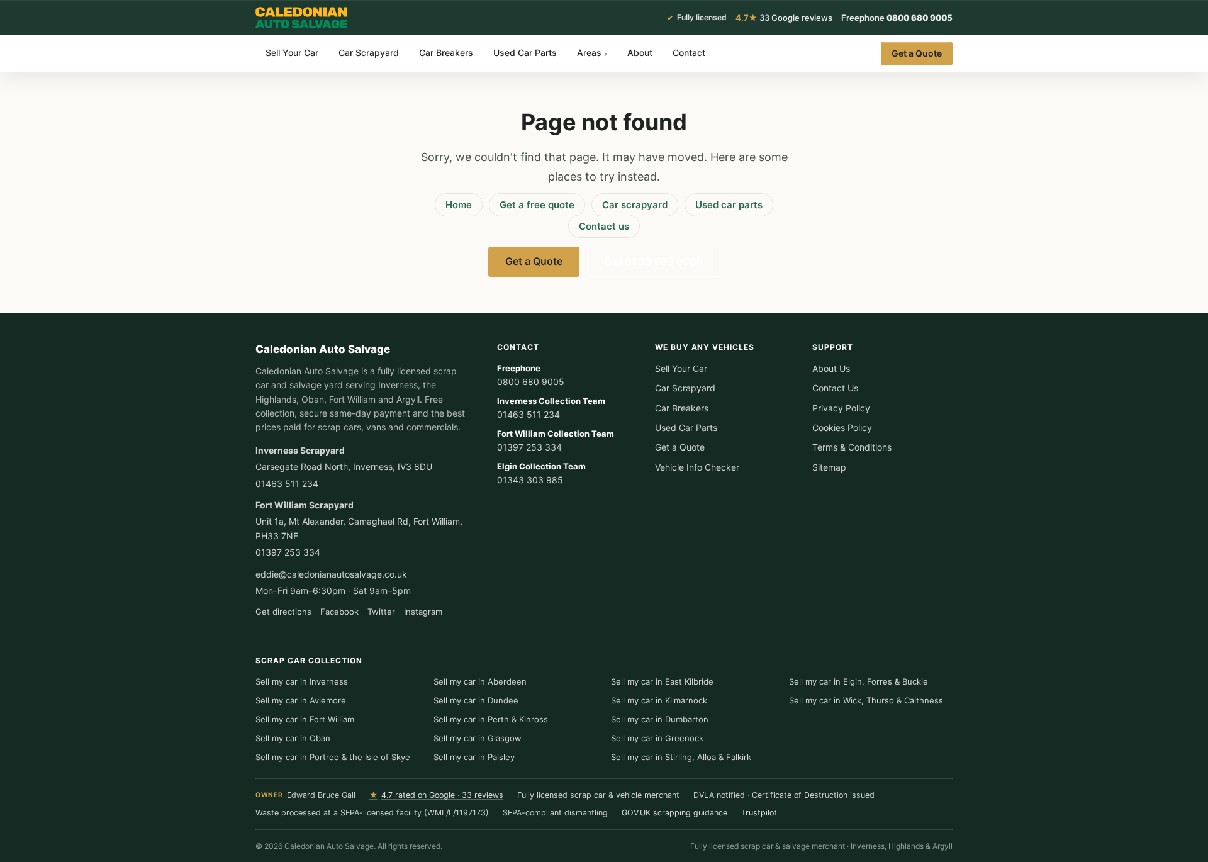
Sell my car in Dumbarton (659, 719)
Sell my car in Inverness (301, 681)
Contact (689, 52)
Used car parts (729, 205)
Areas (592, 52)
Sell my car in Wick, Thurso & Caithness (866, 700)
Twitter (381, 612)
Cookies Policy (842, 427)
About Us (831, 368)
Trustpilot (759, 812)
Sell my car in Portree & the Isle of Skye (332, 757)
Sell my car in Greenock (657, 738)
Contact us (604, 226)
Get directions (283, 612)
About (639, 52)
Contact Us (835, 388)
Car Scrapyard (368, 52)
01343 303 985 (541, 473)
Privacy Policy (841, 408)
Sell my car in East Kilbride (662, 681)
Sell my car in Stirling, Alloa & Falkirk (681, 757)
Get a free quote (537, 205)
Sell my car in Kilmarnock (659, 700)
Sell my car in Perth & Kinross (490, 719)
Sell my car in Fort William (304, 719)
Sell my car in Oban (292, 738)
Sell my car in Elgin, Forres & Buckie (858, 681)
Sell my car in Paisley (474, 757)
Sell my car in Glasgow (477, 738)
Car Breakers (446, 52)
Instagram (423, 612)
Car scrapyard (635, 205)
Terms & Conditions (852, 447)
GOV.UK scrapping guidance (674, 812)
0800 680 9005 (530, 375)
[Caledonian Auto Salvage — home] (302, 17)
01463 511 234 (286, 483)
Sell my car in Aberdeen (480, 681)
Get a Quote (917, 53)
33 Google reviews (783, 18)
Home (458, 205)
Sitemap (829, 467)
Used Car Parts (525, 52)
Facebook (339, 612)
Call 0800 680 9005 (653, 261)
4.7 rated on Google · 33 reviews (436, 795)
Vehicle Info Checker (697, 467)
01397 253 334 (287, 552)
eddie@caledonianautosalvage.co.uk (331, 574)
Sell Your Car (292, 52)
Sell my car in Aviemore (300, 700)
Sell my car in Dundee (475, 700)
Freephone (897, 18)
